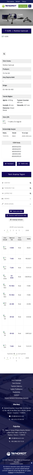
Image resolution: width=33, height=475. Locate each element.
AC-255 (12, 304)
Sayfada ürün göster (16, 354)
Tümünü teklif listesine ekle (17, 215)
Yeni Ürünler (16, 383)
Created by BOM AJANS (16, 464)
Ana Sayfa (9, 20)
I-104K (12, 248)
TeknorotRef (11, 238)
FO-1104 (11, 286)
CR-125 (12, 317)
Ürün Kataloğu (16, 380)
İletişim (16, 395)
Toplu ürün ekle (17, 211)
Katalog (17, 20)
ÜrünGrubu (19, 238)
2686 (27, 230)
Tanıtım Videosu (16, 386)
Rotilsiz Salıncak (8, 65)
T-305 (12, 258)
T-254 (12, 268)
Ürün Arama (22, 6)
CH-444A (11, 277)
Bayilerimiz (16, 392)
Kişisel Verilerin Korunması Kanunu (16, 398)
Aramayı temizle (17, 220)
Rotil (19, 248)
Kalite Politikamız (16, 389)
